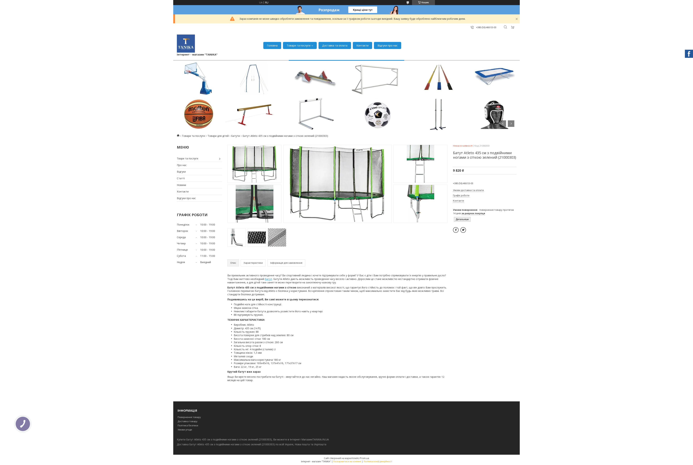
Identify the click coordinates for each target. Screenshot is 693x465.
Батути (235, 136)
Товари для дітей (218, 136)
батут (268, 279)
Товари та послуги (298, 45)
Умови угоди (185, 429)
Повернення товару (189, 417)
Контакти (362, 45)
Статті (181, 178)
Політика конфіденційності (377, 461)
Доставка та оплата (334, 45)
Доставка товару (187, 421)
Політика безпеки (188, 425)
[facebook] (456, 230)
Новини (181, 185)
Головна (272, 45)
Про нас (182, 165)
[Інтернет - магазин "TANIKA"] (186, 44)
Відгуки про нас (388, 45)
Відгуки (181, 171)
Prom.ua (364, 458)
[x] (463, 230)
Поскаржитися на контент (347, 461)
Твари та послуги (187, 158)
